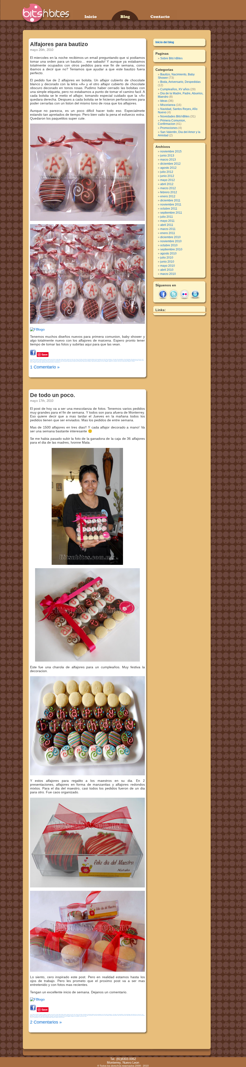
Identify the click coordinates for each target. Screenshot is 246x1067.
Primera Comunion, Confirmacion (53, 362)
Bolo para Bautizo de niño (100, 359)
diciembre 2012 (170, 163)
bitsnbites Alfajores (91, 359)
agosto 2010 (168, 253)
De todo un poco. (52, 395)
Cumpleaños (57, 360)
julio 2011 (166, 216)
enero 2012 (167, 196)
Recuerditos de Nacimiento (73, 361)
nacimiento (115, 360)
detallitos (89, 360)
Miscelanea (167, 105)
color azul (139, 359)
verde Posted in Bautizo (126, 361)
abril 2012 (166, 184)
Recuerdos (81, 361)
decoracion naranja (76, 360)
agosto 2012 (168, 167)
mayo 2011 (167, 221)
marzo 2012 (168, 188)
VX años (133, 361)
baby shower (61, 359)
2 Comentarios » (46, 1022)
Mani (108, 360)
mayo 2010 (167, 265)
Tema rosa (119, 361)
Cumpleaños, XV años (38, 1017)
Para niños (39, 361)
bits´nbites (81, 359)
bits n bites (76, 359)
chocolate (115, 359)
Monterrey (111, 360)
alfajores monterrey (47, 359)
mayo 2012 (167, 180)
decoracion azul (68, 360)
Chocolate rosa (134, 359)
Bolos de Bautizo (109, 359)
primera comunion (45, 361)
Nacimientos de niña (122, 360)
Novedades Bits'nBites (134, 360)
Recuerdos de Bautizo (87, 361)
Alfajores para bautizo (59, 44)
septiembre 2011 (171, 212)
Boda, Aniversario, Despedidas (180, 82)
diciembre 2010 (170, 237)
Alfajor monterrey (35, 359)
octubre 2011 (168, 208)
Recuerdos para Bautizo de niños (98, 361)
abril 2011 (166, 225)
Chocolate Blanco (120, 359)
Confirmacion (52, 360)
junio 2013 (167, 155)
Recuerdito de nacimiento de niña (55, 361)
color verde (35, 360)
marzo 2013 (168, 159)
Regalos (106, 361)
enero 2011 (167, 233)
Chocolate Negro (127, 359)
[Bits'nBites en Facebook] (37, 329)
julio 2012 (166, 172)
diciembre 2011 (170, 200)
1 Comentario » (45, 367)
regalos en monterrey (113, 361)
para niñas (35, 361)
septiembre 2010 (171, 249)
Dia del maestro (94, 360)
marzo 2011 (168, 229)
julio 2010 (166, 257)
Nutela (140, 360)
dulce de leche (101, 360)
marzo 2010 (168, 274)
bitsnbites (85, 359)
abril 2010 (166, 269)
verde (85, 1016)
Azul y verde (55, 359)
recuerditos (65, 361)
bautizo (65, 359)
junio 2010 (167, 261)
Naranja (128, 360)
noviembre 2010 (171, 241)
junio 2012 (167, 176)
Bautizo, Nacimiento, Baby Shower (40, 362)
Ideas (105, 360)
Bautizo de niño (70, 359)
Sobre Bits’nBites (171, 58)
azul (52, 359)
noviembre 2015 (171, 151)
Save (45, 354)
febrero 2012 (168, 192)
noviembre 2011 (170, 204)
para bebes (115, 1015)
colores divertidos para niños (43, 360)
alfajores (41, 359)
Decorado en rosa (83, 360)
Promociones (61, 1017)
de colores (63, 360)
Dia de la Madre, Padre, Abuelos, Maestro (51, 1017)
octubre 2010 (169, 245)
